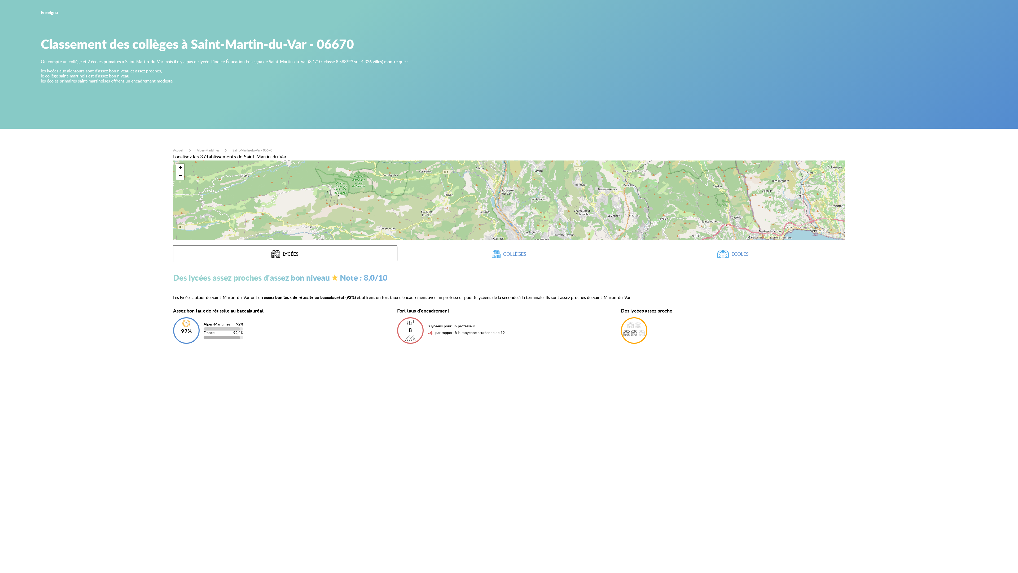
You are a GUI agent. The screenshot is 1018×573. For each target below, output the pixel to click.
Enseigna (49, 12)
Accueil (178, 150)
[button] (180, 168)
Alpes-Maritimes (208, 150)
